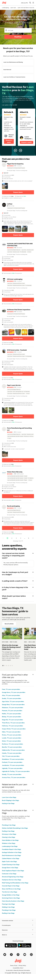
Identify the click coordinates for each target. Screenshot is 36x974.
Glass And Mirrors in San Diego (11, 889)
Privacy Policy (22, 965)
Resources (5, 930)
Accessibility (18, 968)
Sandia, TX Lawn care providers (11, 698)
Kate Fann (5, 642)
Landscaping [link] (5, 7)
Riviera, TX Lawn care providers (11, 735)
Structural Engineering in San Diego (12, 877)
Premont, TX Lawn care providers (12, 710)
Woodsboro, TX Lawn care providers (13, 759)
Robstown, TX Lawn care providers (12, 707)
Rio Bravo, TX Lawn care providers (12, 744)
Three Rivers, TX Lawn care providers (13, 723)
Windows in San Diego (8, 843)
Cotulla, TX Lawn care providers (11, 753)
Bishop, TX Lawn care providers (11, 717)
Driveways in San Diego (9, 834)
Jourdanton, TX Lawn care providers (13, 765)
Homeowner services (7, 920)
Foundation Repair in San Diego (11, 849)
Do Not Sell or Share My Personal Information (18, 970)
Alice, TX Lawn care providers (11, 695)
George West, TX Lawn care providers (13, 704)
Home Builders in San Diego (10, 840)
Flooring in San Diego (8, 904)
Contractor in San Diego (9, 874)
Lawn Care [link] (13, 7)
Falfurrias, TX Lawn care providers (12, 726)
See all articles (9, 624)
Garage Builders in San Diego (10, 895)
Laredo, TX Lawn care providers (11, 738)
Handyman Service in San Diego (11, 880)
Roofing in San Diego (8, 831)
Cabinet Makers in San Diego (10, 858)
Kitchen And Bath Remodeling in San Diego (15, 828)
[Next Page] (33, 538)
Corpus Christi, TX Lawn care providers (14, 729)
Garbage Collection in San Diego (11, 852)
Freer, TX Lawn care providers (11, 689)
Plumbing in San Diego (9, 825)
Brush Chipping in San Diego (10, 800)
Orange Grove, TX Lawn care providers (13, 692)
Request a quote (9, 141)
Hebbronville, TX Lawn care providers (13, 750)
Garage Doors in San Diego (10, 867)
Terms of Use (13, 965)
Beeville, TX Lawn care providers (12, 747)
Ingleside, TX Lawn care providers (12, 768)
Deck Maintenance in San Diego (11, 855)
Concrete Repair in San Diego (10, 886)
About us (4, 935)
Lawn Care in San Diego (9, 797)
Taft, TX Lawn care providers (11, 756)
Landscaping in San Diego (9, 846)
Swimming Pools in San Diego (11, 898)
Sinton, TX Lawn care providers (11, 741)
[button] (5, 186)
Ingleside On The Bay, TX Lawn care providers (16, 771)
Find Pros (18, 37)
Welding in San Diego (8, 907)
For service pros (6, 925)
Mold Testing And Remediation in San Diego (15, 883)
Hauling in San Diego (8, 803)
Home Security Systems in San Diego (13, 901)
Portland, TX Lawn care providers (12, 762)
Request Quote (18, 192)
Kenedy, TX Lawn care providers (11, 774)
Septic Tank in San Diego (9, 861)
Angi (25, 642)
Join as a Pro (24, 3)
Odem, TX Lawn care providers (11, 732)
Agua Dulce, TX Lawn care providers (13, 701)
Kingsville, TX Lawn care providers (12, 720)
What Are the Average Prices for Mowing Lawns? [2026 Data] (11, 647)
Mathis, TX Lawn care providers (11, 714)
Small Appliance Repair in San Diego (13, 871)
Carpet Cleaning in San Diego (10, 864)
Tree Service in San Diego (9, 892)
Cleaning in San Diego (8, 837)
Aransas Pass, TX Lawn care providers (13, 777)
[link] (5, 135)
